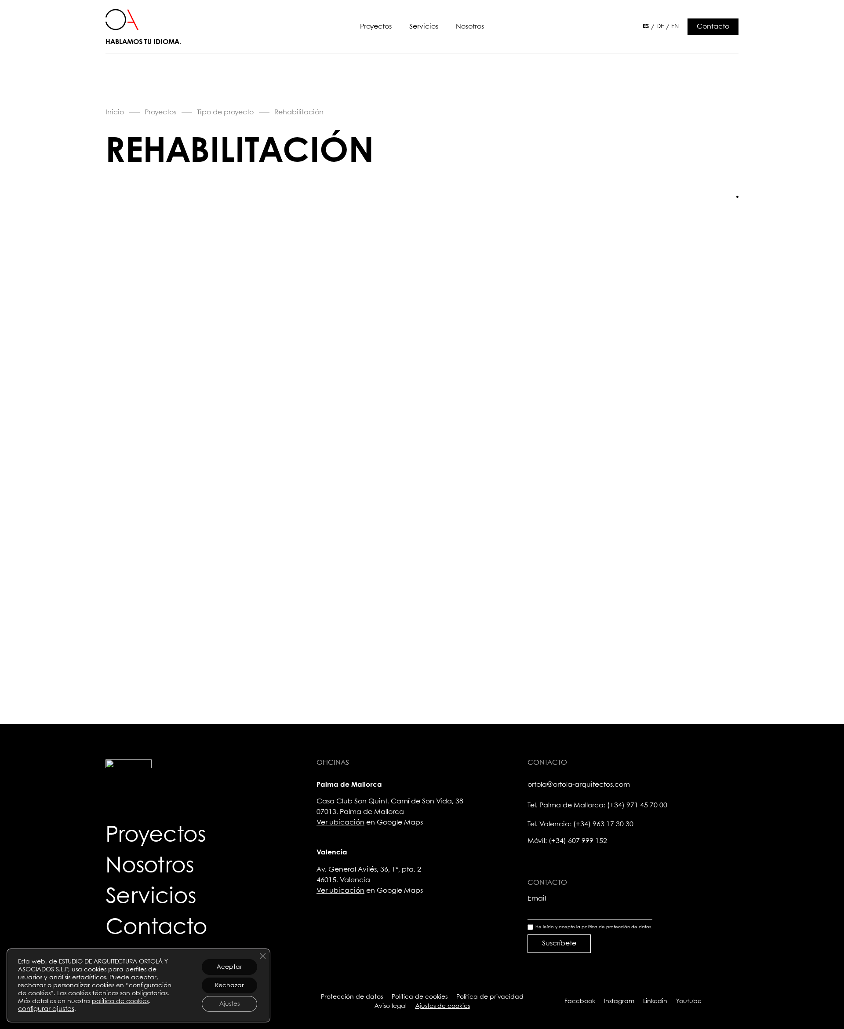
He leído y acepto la (593, 927)
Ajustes (229, 1004)
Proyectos (376, 26)
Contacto (156, 928)
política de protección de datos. (617, 927)
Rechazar (229, 985)
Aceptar (229, 967)
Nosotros (470, 26)
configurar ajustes (46, 1009)
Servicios (423, 26)
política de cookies (120, 1001)
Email (537, 898)
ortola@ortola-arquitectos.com (579, 784)
